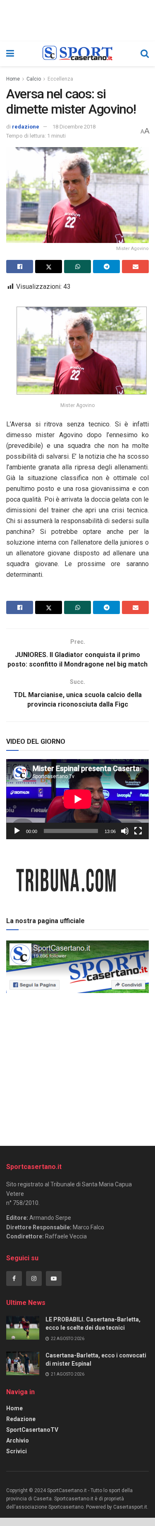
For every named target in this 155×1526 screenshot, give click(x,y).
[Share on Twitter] (48, 266)
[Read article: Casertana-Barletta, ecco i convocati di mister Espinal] (22, 1363)
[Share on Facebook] (19, 266)
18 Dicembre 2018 (73, 127)
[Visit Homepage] (77, 53)
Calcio (33, 79)
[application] (77, 799)
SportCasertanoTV (32, 1429)
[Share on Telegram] (106, 266)
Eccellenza (60, 79)
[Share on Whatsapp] (77, 266)
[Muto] (125, 831)
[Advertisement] (78, 1066)
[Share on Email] (135, 266)
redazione (25, 127)
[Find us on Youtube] (54, 1278)
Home (13, 79)
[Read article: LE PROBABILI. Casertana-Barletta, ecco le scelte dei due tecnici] (22, 1327)
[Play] (17, 831)
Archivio (17, 1440)
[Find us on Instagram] (34, 1278)
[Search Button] (145, 53)
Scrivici (16, 1451)
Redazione (21, 1419)
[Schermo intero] (138, 831)
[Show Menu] (10, 53)
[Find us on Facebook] (14, 1278)
